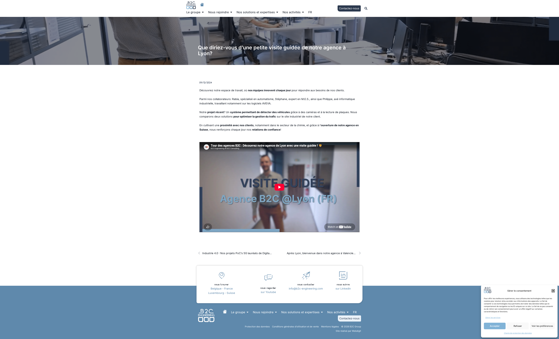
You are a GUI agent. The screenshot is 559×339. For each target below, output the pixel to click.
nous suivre (343, 284)
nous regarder (268, 288)
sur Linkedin (343, 288)
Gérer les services (492, 317)
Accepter (495, 326)
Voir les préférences (542, 326)
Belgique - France (222, 288)
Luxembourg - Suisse (221, 292)
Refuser (518, 326)
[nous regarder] (268, 278)
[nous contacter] (306, 275)
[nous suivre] (343, 275)
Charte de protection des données (518, 333)
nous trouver (221, 284)
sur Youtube (268, 292)
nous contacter (305, 284)
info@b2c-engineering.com (306, 288)
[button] (553, 290)
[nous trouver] (222, 275)
